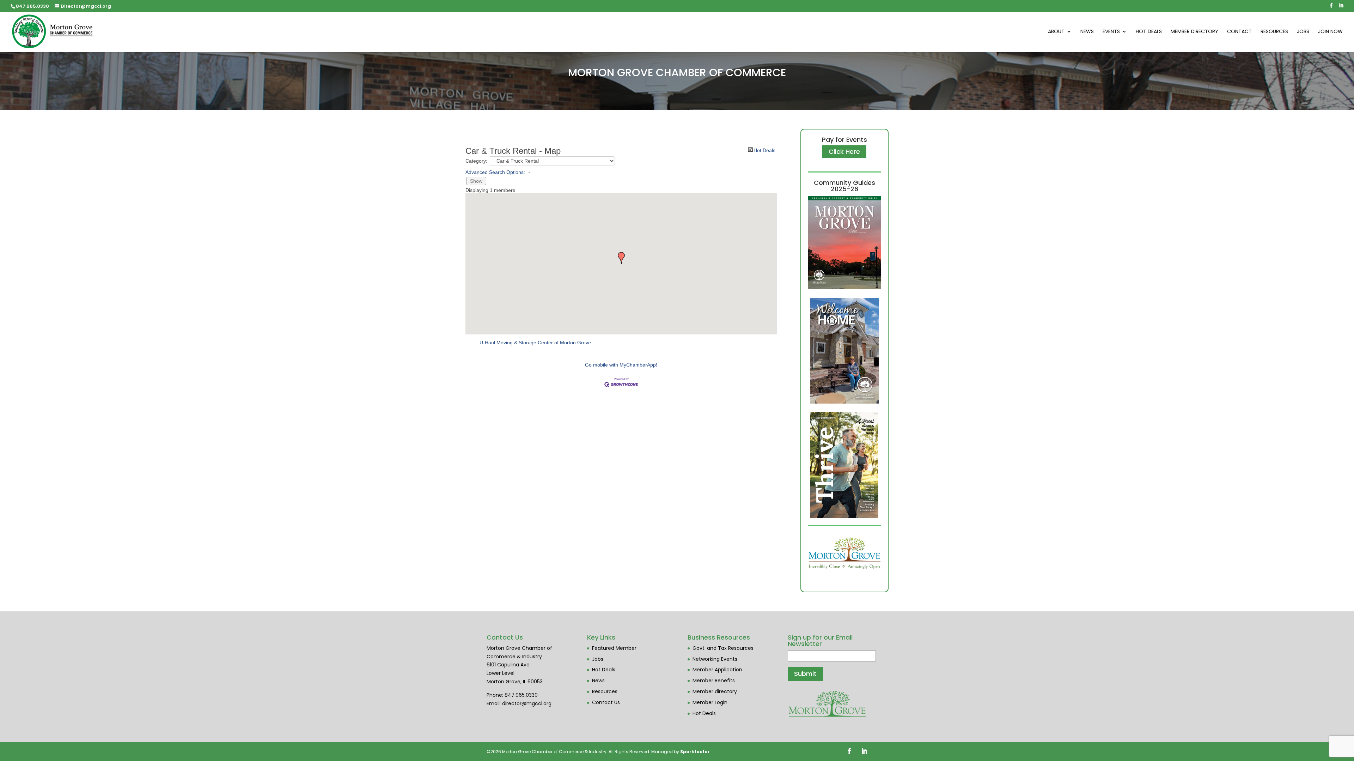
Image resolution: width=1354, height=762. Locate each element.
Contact (1239, 32)
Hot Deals (1149, 32)
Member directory (715, 691)
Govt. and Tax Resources (723, 648)
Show (476, 181)
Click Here (844, 151)
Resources (1274, 32)
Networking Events (715, 659)
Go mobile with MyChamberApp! (621, 365)
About (1056, 32)
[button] (621, 258)
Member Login (710, 702)
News (1087, 32)
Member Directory (1194, 32)
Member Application (717, 669)
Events (1111, 32)
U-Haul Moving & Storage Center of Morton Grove (535, 342)
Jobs (1303, 32)
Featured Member (614, 648)
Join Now (1330, 32)
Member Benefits (714, 680)
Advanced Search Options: (495, 172)
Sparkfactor (695, 752)
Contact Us (606, 702)
